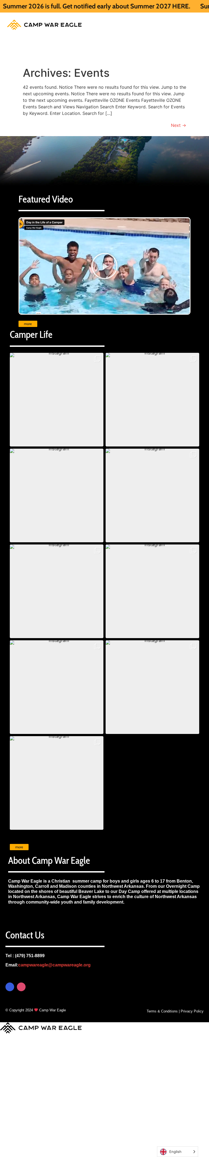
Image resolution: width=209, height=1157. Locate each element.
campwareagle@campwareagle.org (54, 965)
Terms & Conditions (162, 1011)
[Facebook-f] (9, 986)
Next (178, 125)
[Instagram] (21, 986)
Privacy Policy (192, 1011)
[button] (56, 399)
